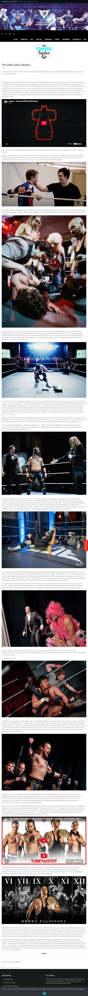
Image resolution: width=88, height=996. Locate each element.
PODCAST (57, 39)
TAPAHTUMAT (24, 39)
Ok (44, 993)
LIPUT (31, 39)
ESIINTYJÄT (39, 39)
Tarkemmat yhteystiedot (10, 986)
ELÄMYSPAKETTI (77, 39)
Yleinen (5, 967)
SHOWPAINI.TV (48, 39)
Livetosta (18, 962)
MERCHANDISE (66, 39)
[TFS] (44, 50)
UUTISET (16, 39)
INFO (85, 39)
